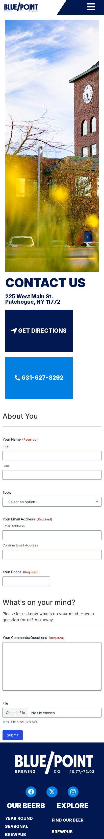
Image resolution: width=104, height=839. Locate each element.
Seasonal (16, 826)
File (5, 703)
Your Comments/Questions (33, 637)
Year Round (19, 818)
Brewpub (62, 831)
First (6, 446)
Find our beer (68, 820)
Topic (7, 492)
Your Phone (21, 572)
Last (6, 466)
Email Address (14, 526)
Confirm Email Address (20, 545)
